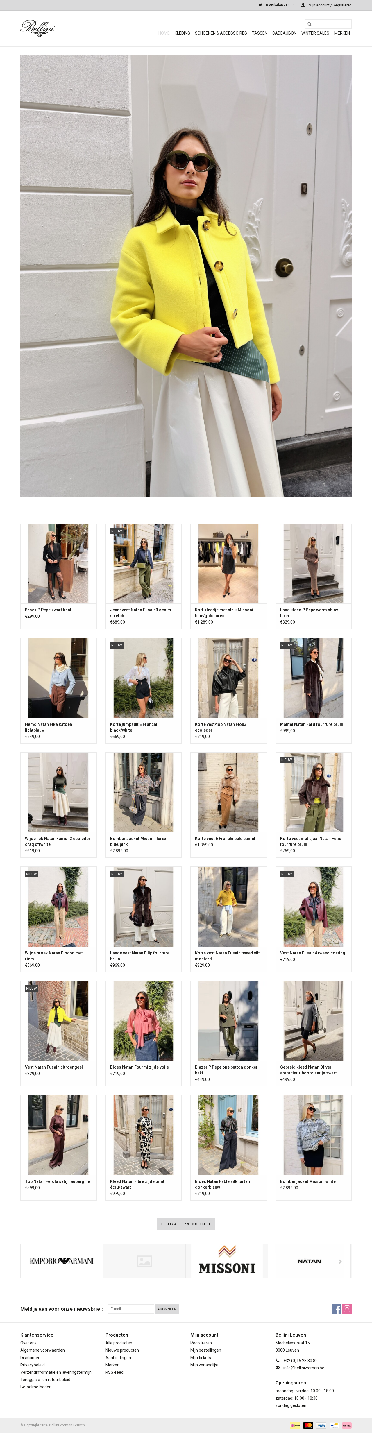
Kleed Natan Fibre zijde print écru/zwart (137, 1184)
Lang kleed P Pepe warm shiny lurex (309, 613)
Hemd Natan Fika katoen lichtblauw (48, 727)
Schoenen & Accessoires (221, 33)
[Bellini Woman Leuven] (64, 28)
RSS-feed (114, 1372)
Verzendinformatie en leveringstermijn (56, 1372)
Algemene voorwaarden (42, 1350)
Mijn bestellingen (205, 1350)
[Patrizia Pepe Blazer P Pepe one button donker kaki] (228, 1021)
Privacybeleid (32, 1365)
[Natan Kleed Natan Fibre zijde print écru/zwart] (143, 1135)
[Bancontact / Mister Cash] (333, 1425)
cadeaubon (284, 33)
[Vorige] (32, 1262)
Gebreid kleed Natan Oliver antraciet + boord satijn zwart (308, 1070)
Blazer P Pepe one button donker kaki (226, 1070)
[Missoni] (227, 1261)
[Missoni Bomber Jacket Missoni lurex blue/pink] (143, 792)
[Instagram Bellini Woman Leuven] (347, 1309)
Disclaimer (30, 1357)
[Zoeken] (309, 24)
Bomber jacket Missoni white (308, 1181)
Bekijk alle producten (183, 1224)
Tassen (259, 33)
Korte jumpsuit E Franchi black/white (133, 727)
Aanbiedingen (118, 1357)
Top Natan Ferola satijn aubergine (57, 1181)
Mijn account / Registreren (330, 5)
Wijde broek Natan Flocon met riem (54, 956)
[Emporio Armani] (62, 1261)
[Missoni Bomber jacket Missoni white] (314, 1135)
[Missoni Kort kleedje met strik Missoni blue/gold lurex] (228, 563)
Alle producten (118, 1343)
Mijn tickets (200, 1357)
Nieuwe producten (122, 1350)
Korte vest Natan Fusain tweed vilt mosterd (227, 956)
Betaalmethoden (35, 1386)
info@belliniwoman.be (303, 1368)
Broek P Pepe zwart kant (48, 610)
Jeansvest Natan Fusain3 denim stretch (140, 613)
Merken (342, 33)
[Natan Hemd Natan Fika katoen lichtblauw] (58, 678)
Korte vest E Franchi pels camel (225, 838)
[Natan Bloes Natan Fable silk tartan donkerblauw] (228, 1135)
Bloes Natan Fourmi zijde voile (139, 1067)
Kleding (182, 33)
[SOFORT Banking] (346, 1425)
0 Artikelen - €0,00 (280, 5)
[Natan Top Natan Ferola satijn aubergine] (58, 1135)
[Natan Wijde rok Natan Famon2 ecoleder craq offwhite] (58, 792)
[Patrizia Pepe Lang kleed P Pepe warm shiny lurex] (314, 563)
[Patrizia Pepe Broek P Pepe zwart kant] (58, 563)
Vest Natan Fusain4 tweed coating (312, 953)
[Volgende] (340, 1262)
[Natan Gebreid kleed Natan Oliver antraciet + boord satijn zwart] (314, 1021)
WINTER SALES (315, 33)
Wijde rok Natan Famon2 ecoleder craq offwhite (57, 841)
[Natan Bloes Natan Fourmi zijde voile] (143, 1021)
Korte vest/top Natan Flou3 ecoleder (220, 727)
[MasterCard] (307, 1425)
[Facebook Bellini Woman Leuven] (336, 1309)
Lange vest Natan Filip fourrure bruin (139, 956)
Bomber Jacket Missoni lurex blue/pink (138, 841)
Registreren (201, 1343)
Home (164, 33)
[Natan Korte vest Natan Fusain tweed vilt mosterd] (228, 906)
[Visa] (320, 1425)
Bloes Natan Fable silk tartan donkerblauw (222, 1184)
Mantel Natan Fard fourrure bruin (311, 724)
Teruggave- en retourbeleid (45, 1379)
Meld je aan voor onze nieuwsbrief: (61, 1309)
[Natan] (309, 1261)
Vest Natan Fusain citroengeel (54, 1067)
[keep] (144, 1261)
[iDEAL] (294, 1425)
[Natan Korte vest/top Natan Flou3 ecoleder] (228, 678)
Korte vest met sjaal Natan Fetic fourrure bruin (310, 841)
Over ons (28, 1343)
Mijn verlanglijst (204, 1365)
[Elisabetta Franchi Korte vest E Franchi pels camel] (228, 792)
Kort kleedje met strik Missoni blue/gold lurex (224, 613)
